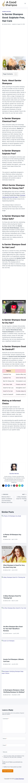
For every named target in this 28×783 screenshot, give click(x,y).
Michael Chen (8, 694)
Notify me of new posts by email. (13, 767)
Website (5, 752)
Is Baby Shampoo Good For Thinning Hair (21, 497)
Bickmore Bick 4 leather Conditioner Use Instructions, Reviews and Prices (7, 498)
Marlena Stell (7, 539)
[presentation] (14, 523)
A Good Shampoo (19, 778)
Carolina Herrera (7, 24)
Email (5, 745)
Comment (6, 718)
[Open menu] (25, 3)
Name (5, 738)
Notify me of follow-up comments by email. (12, 762)
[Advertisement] (14, 41)
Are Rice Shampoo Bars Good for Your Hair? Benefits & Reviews (13, 629)
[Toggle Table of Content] (15, 74)
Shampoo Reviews (6, 11)
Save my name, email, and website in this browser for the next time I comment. (14, 756)
